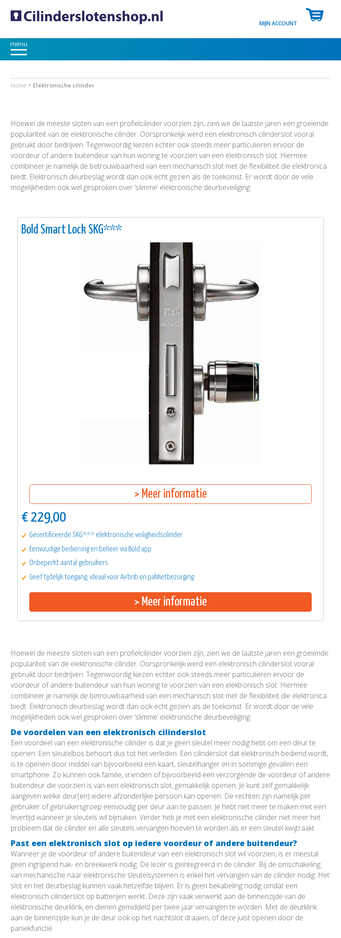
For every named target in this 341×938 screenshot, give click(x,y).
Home (19, 85)
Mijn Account (278, 23)
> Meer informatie (170, 494)
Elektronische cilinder (64, 85)
